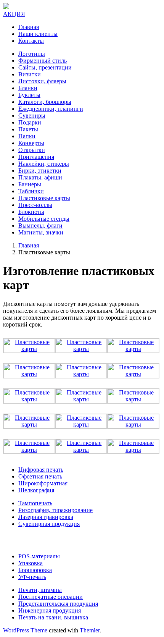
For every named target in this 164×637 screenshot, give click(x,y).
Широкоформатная (43, 483)
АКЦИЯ (14, 14)
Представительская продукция (58, 603)
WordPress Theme (25, 630)
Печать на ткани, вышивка (53, 617)
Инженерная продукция (49, 610)
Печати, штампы (40, 590)
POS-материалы (39, 556)
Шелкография (36, 490)
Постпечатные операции (50, 596)
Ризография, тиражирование (55, 510)
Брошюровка (35, 570)
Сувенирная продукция (49, 524)
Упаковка (30, 563)
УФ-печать (32, 577)
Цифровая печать (40, 469)
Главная (28, 245)
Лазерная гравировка (45, 517)
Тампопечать (35, 503)
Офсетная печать (40, 476)
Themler (90, 630)
